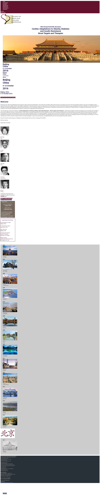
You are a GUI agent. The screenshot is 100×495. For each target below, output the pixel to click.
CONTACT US (2, 481)
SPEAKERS (5, 4)
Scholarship (6, 198)
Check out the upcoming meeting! (8, 97)
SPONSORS (5, 9)
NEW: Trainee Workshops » (6, 199)
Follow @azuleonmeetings (4, 482)
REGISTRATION (6, 491)
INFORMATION (5, 5)
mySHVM (2, 11)
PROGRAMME (5, 2)
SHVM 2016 (2, 12)
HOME (4, 1)
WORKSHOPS (5, 6)
